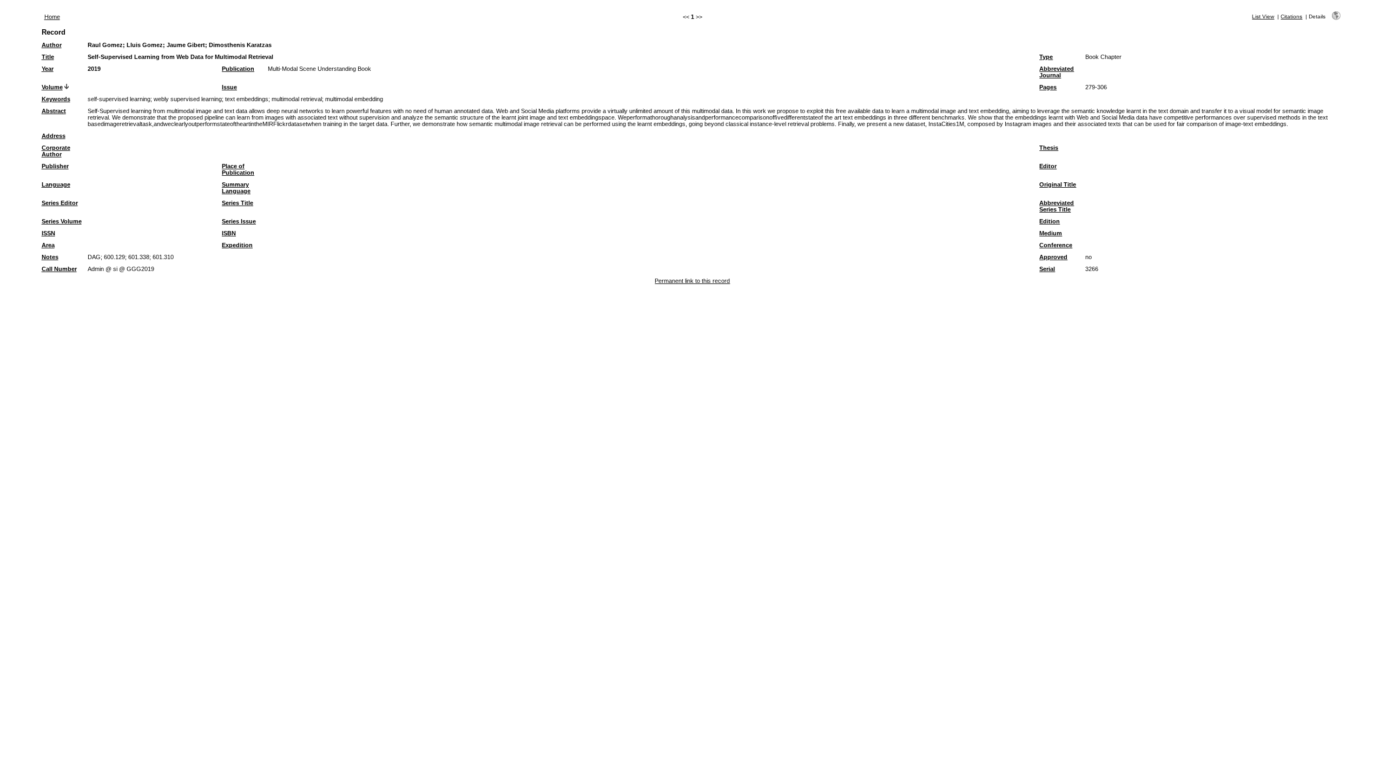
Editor (1048, 166)
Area (48, 245)
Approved (1053, 257)
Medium (1050, 233)
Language (56, 184)
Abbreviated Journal (1056, 71)
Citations (1291, 16)
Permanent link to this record (692, 281)
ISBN (229, 233)
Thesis (1048, 147)
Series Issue (239, 221)
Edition (1049, 221)
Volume (52, 87)
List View (1263, 16)
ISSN (48, 233)
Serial (1047, 269)
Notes (50, 257)
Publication (238, 68)
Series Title (237, 203)
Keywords (56, 99)
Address (53, 136)
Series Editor (60, 203)
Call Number (59, 269)
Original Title (1057, 184)
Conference (1055, 245)
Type (1046, 57)
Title (48, 57)
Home (52, 17)
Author (52, 45)
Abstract (54, 111)
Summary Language (236, 187)
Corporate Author (56, 150)
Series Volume (62, 221)
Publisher (55, 166)
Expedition (237, 245)
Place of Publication (238, 169)
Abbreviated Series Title (1056, 206)
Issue (229, 87)
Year (48, 68)
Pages (1048, 87)
